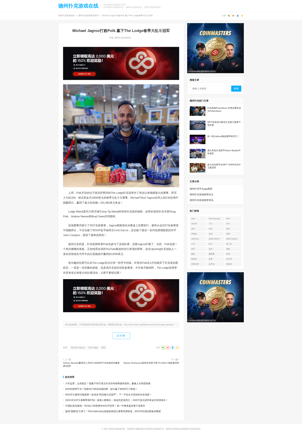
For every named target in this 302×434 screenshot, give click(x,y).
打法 (193, 244)
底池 (211, 234)
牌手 (193, 249)
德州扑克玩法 (232, 239)
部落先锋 (195, 264)
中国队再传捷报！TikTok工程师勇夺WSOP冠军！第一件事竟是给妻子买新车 (105, 405)
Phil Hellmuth (214, 219)
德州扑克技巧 (214, 239)
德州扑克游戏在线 (78, 6)
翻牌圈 (211, 254)
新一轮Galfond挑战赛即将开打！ (223, 136)
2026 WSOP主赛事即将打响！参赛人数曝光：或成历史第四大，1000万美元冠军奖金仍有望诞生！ (116, 400)
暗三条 (229, 244)
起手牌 (229, 259)
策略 (228, 249)
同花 (228, 229)
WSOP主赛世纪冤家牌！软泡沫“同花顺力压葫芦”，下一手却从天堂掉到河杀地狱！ (108, 394)
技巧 (211, 244)
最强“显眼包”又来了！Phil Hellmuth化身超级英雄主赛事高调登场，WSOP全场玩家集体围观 (113, 411)
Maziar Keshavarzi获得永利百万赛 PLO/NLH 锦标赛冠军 (151, 363)
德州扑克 (195, 239)
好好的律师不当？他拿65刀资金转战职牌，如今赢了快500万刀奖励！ (101, 389)
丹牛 (228, 224)
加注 (211, 229)
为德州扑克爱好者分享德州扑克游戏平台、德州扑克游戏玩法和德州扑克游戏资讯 (164, 429)
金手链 (211, 264)
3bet (193, 219)
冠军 (103, 347)
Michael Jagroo (78, 347)
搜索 (236, 88)
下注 (211, 224)
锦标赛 (229, 264)
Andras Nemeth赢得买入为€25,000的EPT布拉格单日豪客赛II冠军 (91, 364)
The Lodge (93, 347)
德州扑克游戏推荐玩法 (201, 194)
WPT (228, 219)
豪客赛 (194, 259)
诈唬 (228, 254)
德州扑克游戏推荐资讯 (88, 15)
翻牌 (193, 254)
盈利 (211, 249)
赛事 (211, 259)
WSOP (194, 224)
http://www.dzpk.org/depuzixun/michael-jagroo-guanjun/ (149, 324)
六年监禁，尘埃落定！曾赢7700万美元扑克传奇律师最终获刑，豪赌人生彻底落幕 (108, 383)
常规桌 (194, 234)
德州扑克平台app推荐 (201, 188)
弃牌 (228, 234)
